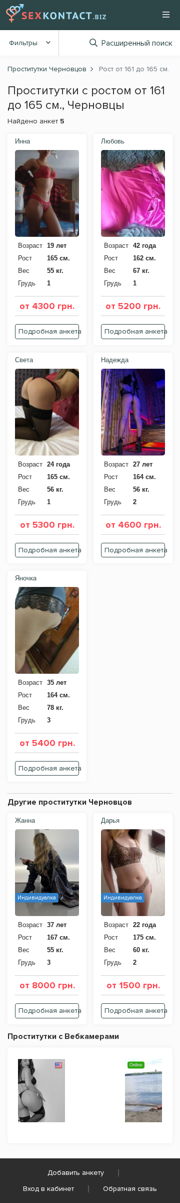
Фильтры (23, 43)
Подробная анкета (48, 331)
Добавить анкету (76, 1172)
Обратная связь (130, 1188)
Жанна (25, 820)
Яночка (25, 578)
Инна (22, 141)
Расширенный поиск (137, 43)
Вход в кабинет (48, 1188)
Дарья (110, 820)
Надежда (114, 360)
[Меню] (166, 14)
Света (24, 360)
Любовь (112, 141)
